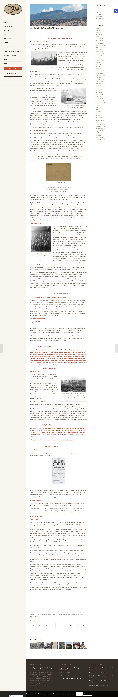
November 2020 (100, 77)
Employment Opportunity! (95, 685)
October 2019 (100, 105)
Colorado (49, 614)
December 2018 (100, 124)
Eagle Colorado (56, 614)
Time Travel (99, 16)
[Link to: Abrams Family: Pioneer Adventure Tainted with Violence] (33, 645)
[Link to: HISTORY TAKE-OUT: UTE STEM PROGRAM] (76, 645)
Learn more (87, 693)
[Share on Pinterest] (52, 625)
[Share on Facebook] (33, 625)
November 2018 (100, 126)
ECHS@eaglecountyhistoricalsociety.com (72, 678)
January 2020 (99, 98)
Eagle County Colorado (67, 614)
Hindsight (44, 30)
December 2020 (100, 75)
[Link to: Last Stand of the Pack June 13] (40, 645)
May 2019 (99, 116)
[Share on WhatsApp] (46, 625)
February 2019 (100, 120)
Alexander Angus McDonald (47, 612)
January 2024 (99, 39)
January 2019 (99, 122)
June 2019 (99, 113)
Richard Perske (34, 616)
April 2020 (99, 92)
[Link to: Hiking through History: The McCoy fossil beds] (62, 645)
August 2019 (99, 109)
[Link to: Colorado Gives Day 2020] (69, 645)
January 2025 (99, 32)
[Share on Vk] (71, 625)
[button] (116, 11)
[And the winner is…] (1, 348)
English (13, 696)
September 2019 (100, 107)
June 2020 (99, 88)
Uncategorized (100, 18)
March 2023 (99, 41)
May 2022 (99, 49)
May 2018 (99, 135)
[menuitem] (13, 22)
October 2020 (100, 79)
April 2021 (99, 66)
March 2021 (99, 68)
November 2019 (100, 103)
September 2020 (100, 81)
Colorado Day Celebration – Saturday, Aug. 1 (99, 667)
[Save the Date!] (116, 348)
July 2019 (98, 111)
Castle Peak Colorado (41, 614)
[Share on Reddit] (77, 625)
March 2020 (99, 94)
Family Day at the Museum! (95, 672)
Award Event (99, 10)
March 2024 (99, 36)
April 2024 (99, 34)
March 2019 (99, 118)
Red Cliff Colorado (78, 614)
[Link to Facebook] (13, 85)
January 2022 (99, 56)
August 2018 (99, 131)
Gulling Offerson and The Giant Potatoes (98, 676)
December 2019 (100, 101)
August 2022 (99, 47)
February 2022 (100, 53)
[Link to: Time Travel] (54, 645)
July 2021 (98, 62)
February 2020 (100, 96)
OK (79, 693)
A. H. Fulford (37, 612)
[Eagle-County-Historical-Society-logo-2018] (12, 9)
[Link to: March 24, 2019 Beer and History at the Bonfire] (47, 645)
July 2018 (98, 133)
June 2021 (99, 64)
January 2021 (99, 73)
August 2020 (99, 83)
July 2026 (98, 28)
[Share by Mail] (84, 625)
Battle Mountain (68, 612)
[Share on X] (40, 625)
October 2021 (100, 60)
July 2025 (98, 30)
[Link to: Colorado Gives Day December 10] (83, 645)
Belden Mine (76, 612)
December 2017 (100, 139)
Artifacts (98, 7)
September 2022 (100, 45)
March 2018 (99, 137)
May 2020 (99, 90)
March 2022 (99, 51)
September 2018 (100, 128)
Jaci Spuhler (52, 30)
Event (97, 12)
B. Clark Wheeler (59, 612)
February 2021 (100, 71)
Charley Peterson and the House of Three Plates (100, 680)
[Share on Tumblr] (65, 625)
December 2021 (100, 58)
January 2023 (99, 43)
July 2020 (98, 86)
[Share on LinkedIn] (59, 625)
